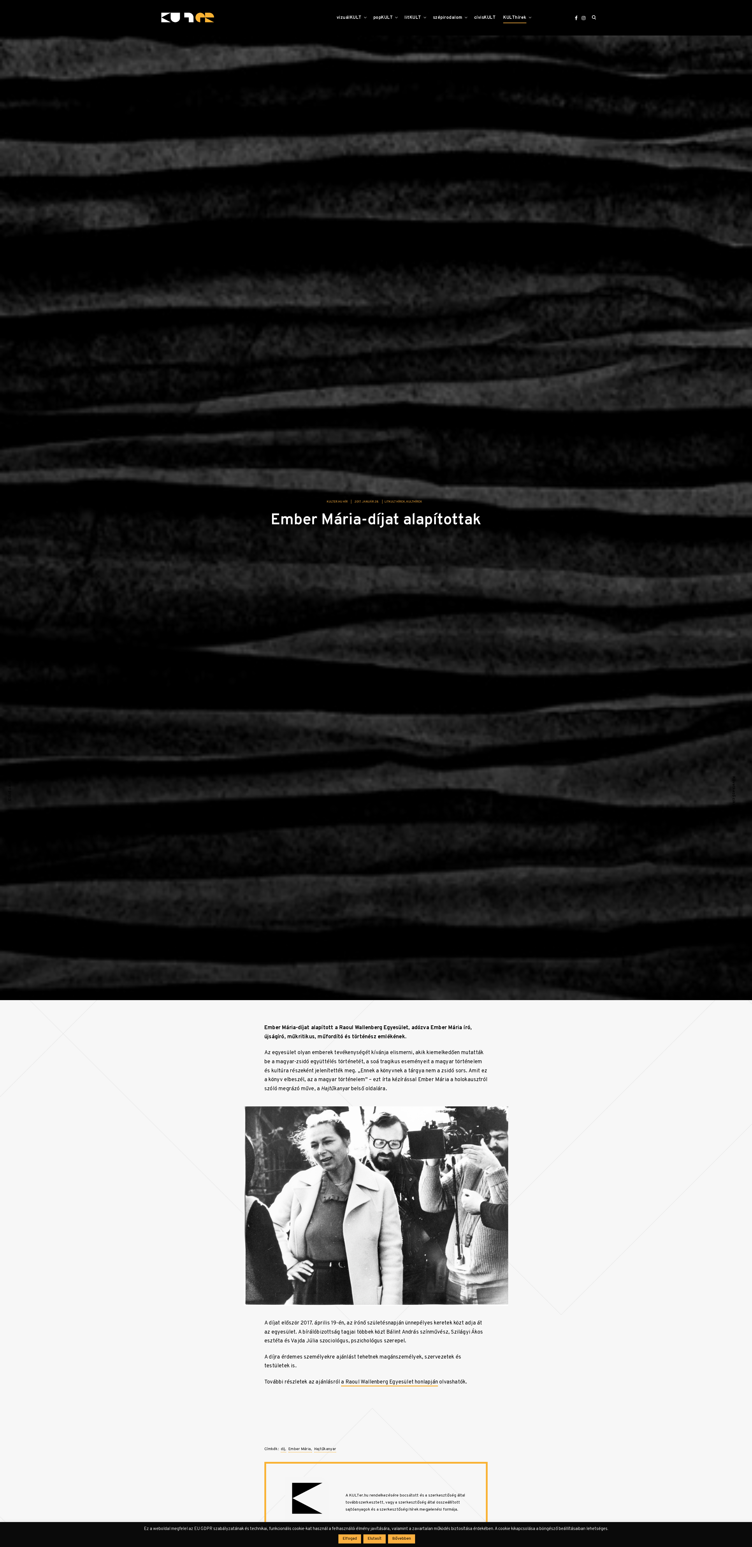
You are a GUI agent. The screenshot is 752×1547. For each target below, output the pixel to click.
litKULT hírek (395, 502)
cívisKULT (485, 18)
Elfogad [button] (350, 1538)
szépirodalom (447, 18)
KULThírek (514, 18)
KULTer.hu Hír (337, 502)
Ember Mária (299, 1449)
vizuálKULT (349, 18)
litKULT (412, 18)
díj (283, 1449)
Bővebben (401, 1538)
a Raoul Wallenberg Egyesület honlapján (389, 1382)
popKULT (383, 18)
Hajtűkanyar (325, 1449)
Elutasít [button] (374, 1538)
